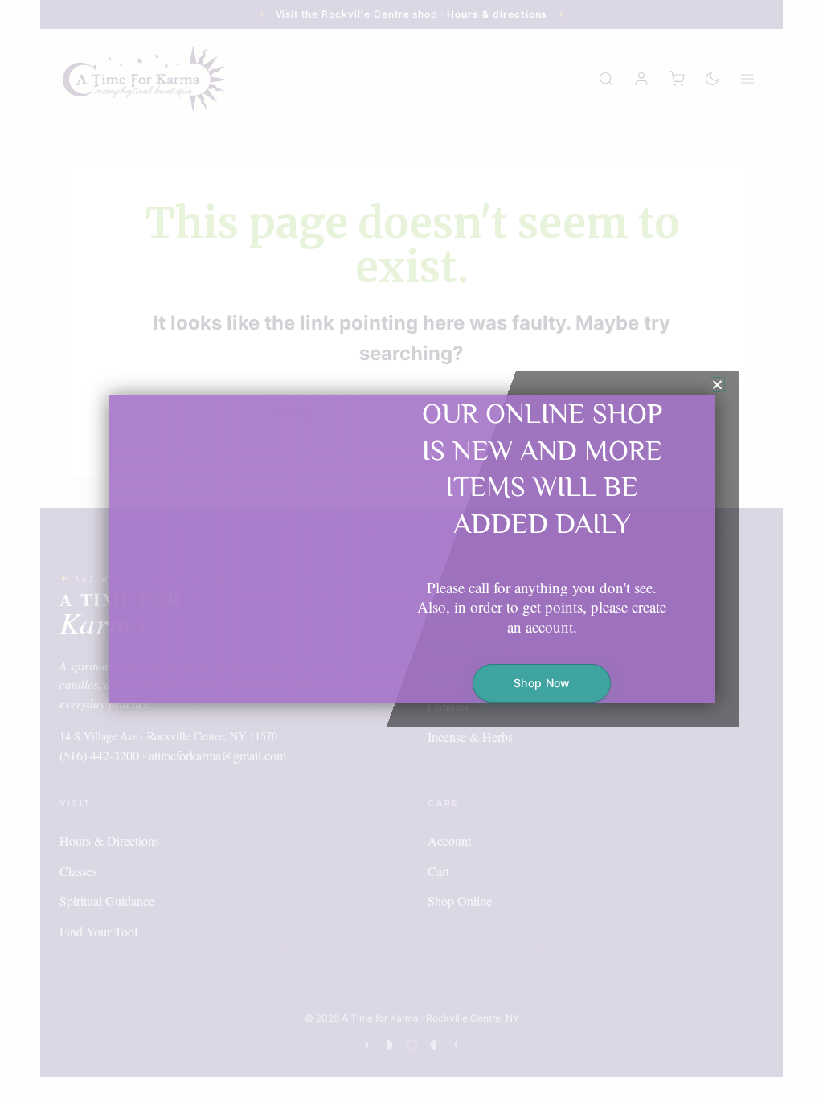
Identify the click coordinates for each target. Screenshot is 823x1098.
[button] (717, 385)
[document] (411, 549)
